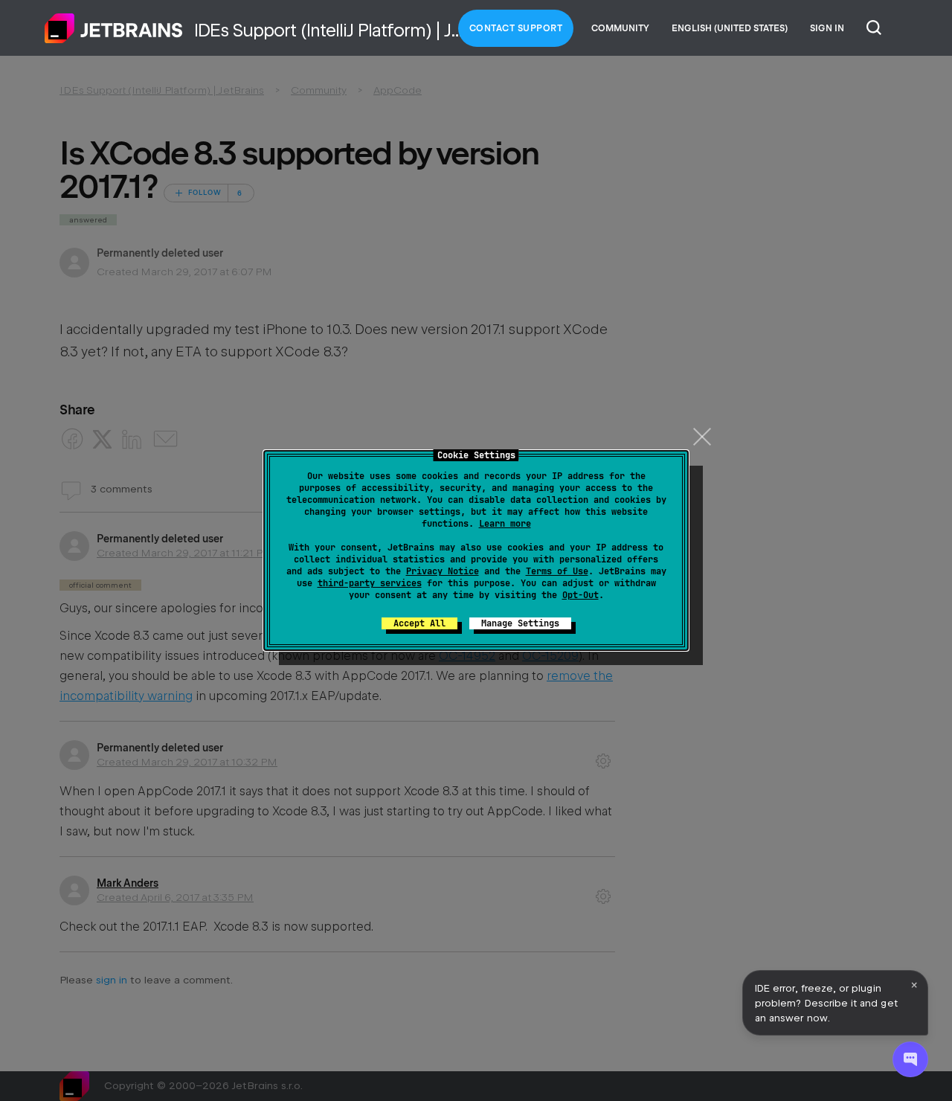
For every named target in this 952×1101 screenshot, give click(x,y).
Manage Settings (520, 623)
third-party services (370, 583)
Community (620, 28)
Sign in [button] (827, 28)
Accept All (419, 623)
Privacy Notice (442, 571)
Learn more (505, 524)
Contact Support (516, 28)
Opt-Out (580, 595)
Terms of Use (557, 571)
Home (114, 28)
